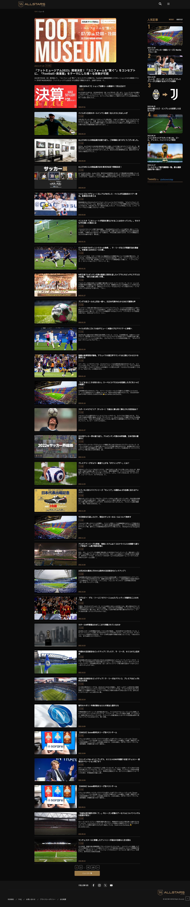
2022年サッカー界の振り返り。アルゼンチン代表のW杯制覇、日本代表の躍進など (108, 437)
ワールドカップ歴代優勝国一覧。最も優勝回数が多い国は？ (164, 168)
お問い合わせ (31, 899)
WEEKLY (171, 19)
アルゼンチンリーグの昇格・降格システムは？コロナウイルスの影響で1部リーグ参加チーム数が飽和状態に (108, 544)
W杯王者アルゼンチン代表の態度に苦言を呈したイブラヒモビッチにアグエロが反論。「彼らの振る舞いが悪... (109, 275)
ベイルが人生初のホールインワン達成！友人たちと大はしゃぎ (103, 113)
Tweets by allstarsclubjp (158, 184)
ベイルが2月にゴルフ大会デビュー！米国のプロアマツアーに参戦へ (105, 328)
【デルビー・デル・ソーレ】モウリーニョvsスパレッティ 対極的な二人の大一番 (108, 598)
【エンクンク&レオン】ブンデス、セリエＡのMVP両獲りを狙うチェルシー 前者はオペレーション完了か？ (109, 760)
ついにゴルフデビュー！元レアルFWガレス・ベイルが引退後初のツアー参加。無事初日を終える (107, 194)
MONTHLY (180, 19)
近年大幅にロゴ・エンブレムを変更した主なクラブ (164, 109)
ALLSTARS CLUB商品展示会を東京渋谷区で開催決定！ (100, 166)
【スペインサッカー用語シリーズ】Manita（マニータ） (164, 50)
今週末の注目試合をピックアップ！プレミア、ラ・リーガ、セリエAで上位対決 (108, 652)
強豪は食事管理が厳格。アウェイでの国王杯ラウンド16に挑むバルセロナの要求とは (108, 356)
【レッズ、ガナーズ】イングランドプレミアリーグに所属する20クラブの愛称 (164, 80)
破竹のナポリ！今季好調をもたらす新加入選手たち (98, 705)
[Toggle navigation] (168, 4)
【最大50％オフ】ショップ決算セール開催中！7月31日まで (102, 86)
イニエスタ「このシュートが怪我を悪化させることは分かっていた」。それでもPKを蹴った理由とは (109, 221)
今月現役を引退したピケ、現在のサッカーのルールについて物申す (104, 516)
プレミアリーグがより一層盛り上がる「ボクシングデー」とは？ (103, 463)
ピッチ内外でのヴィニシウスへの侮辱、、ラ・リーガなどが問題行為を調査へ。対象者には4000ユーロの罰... (108, 248)
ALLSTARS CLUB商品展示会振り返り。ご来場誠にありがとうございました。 (109, 140)
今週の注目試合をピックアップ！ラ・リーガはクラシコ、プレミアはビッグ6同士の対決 (108, 679)
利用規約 (11, 899)
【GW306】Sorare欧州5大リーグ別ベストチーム (97, 786)
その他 (48, 66)
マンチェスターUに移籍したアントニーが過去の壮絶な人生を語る (104, 840)
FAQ (20, 899)
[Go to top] (187, 898)
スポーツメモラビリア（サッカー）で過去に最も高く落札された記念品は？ (108, 409)
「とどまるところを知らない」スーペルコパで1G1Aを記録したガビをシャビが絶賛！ (108, 383)
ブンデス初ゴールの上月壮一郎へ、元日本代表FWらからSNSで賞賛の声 (106, 301)
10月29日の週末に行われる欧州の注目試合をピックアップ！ (102, 570)
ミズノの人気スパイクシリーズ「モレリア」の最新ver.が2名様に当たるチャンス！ (108, 491)
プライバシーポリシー (48, 899)
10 (93, 867)
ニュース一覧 (87, 873)
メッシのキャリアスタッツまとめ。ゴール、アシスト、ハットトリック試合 (163, 138)
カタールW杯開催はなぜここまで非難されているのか (99, 624)
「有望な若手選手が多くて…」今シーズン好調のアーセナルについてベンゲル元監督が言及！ (109, 814)
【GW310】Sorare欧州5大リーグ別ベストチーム (97, 732)
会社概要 (63, 899)
